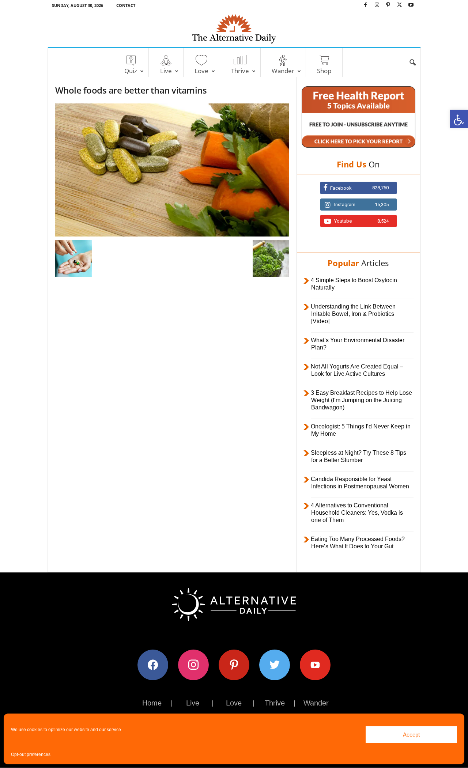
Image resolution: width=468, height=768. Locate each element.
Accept (411, 734)
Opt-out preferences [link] (30, 754)
